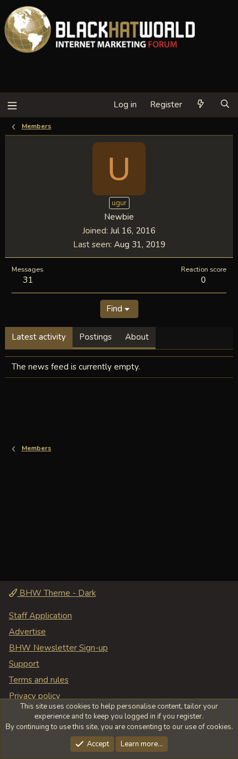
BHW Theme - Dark (56, 593)
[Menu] (12, 105)
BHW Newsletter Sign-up (58, 647)
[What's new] (201, 105)
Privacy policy (34, 695)
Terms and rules (39, 679)
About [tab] (137, 336)
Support (24, 663)
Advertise (27, 631)
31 (28, 279)
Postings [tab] (95, 336)
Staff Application (40, 615)
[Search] (225, 105)
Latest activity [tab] (39, 336)
